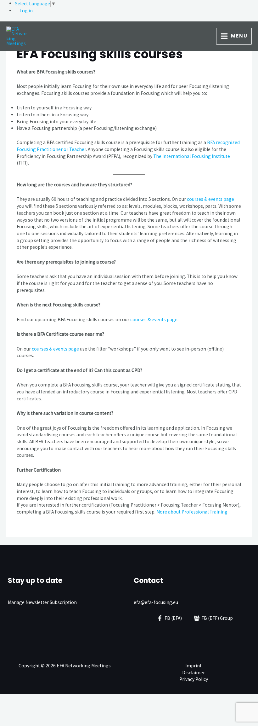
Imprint (193, 666)
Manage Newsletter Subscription (42, 602)
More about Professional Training (191, 512)
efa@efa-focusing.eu (156, 602)
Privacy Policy (193, 679)
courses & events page (210, 199)
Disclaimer (193, 673)
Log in (26, 11)
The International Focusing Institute (191, 156)
